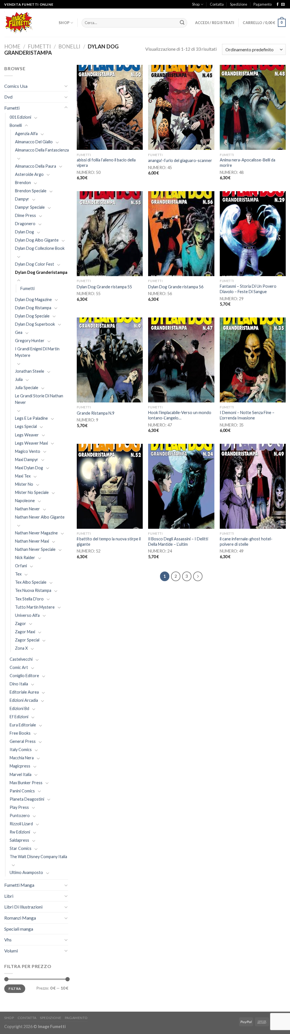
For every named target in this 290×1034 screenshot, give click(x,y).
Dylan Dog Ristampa (33, 307)
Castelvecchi (21, 659)
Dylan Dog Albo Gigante (37, 240)
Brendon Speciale (30, 190)
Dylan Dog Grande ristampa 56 (175, 286)
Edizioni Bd (19, 708)
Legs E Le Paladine (31, 418)
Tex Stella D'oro (29, 598)
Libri (8, 896)
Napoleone (25, 500)
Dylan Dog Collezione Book (40, 248)
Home (12, 46)
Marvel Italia (20, 774)
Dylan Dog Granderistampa (41, 272)
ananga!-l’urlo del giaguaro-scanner (180, 160)
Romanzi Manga (20, 917)
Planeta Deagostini (27, 799)
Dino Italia (19, 683)
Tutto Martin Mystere (35, 607)
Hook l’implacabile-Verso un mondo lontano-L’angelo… (179, 415)
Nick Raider (25, 557)
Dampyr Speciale (30, 207)
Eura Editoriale (23, 724)
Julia (19, 379)
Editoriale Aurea (24, 692)
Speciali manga (18, 928)
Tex (18, 574)
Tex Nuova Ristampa (33, 590)
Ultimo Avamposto (26, 872)
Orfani (21, 565)
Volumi (11, 950)
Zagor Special (27, 640)
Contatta (217, 4)
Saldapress (19, 840)
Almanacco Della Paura (35, 166)
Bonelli (69, 46)
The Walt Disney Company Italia (38, 856)
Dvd (8, 96)
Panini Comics (22, 790)
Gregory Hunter (29, 340)
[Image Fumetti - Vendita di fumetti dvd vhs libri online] (27, 23)
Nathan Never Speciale (35, 549)
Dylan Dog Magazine (33, 299)
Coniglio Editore (24, 675)
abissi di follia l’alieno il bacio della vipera (106, 162)
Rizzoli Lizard (21, 823)
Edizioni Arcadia (24, 700)
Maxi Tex (23, 476)
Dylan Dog (24, 231)
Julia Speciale (26, 387)
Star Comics (20, 848)
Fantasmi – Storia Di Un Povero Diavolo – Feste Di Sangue (248, 289)
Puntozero (20, 815)
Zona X (21, 648)
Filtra (14, 988)
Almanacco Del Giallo (34, 141)
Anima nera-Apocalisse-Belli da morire (247, 162)
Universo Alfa (27, 615)
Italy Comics (21, 749)
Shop (196, 4)
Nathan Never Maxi (32, 541)
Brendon (23, 182)
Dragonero (25, 223)
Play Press (19, 807)
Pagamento (262, 4)
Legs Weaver (27, 434)
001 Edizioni (20, 117)
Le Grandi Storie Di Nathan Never (39, 399)
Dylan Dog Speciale (32, 316)
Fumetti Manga (19, 885)
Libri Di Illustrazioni (23, 906)
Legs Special (26, 426)
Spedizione (238, 4)
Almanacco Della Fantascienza (42, 150)
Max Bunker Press (26, 782)
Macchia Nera (22, 757)
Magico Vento (27, 451)
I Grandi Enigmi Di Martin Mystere (37, 352)
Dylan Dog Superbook (35, 324)
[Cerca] (182, 23)
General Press (23, 741)
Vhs (8, 939)
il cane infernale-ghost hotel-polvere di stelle (246, 541)
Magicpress (20, 766)
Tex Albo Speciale (30, 582)
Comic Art (19, 667)
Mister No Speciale (32, 492)
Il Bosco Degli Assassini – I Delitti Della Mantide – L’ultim (178, 541)
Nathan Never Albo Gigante (40, 517)
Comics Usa (15, 86)
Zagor (20, 623)
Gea (18, 332)
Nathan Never (27, 508)
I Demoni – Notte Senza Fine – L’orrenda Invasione (247, 415)
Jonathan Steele (29, 371)
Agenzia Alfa (26, 133)
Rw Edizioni (20, 832)
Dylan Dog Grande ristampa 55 (104, 286)
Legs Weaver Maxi (31, 443)
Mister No (24, 484)
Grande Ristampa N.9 (95, 413)
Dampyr (22, 199)
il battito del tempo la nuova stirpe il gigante (109, 541)
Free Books (20, 733)
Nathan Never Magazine (36, 532)
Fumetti (39, 46)
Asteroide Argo (29, 174)
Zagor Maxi (25, 631)
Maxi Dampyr (26, 459)
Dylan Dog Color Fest (34, 264)
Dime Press (25, 215)
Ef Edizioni (19, 716)
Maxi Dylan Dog (29, 467)
